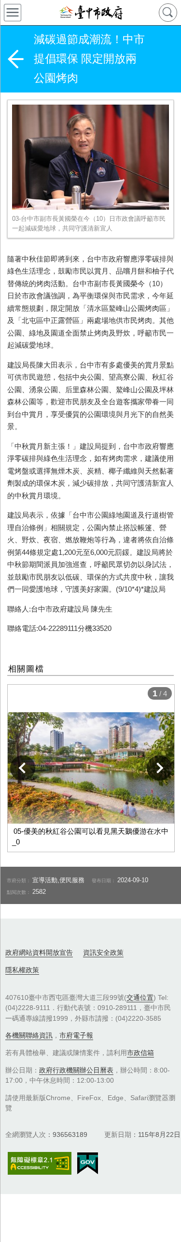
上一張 (22, 768)
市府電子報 (76, 1035)
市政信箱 (140, 1053)
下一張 (159, 768)
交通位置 (139, 997)
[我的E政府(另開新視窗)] (87, 1163)
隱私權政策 (22, 970)
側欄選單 (12, 12)
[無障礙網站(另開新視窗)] (39, 1163)
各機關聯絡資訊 (29, 1035)
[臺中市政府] (90, 12)
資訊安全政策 (103, 952)
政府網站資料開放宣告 (39, 952)
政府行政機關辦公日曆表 (76, 1070)
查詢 (168, 12)
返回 (15, 59)
